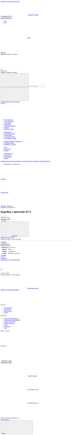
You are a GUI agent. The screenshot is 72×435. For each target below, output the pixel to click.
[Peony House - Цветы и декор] (9, 271)
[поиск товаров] (14, 80)
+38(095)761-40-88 (32, 15)
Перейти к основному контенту (10, 1)
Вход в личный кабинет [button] (11, 318)
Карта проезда (5, 419)
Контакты (44, 161)
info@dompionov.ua (6, 18)
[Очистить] (14, 94)
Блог (48, 161)
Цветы (6, 158)
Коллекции (7, 155)
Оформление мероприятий (9, 161)
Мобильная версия (33, 288)
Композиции (8, 156)
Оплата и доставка (22, 161)
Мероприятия (8, 153)
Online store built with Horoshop (10, 290)
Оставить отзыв (5, 219)
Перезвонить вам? (6, 16)
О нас (39, 161)
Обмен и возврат (33, 161)
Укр (5, 21)
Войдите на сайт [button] (6, 237)
